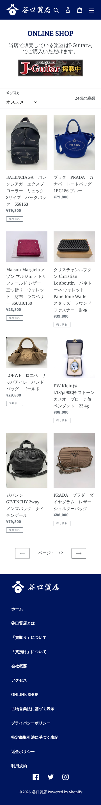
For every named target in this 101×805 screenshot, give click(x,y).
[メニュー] (91, 10)
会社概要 (19, 665)
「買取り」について (29, 637)
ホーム (17, 608)
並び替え (13, 93)
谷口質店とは (23, 623)
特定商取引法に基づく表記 (34, 737)
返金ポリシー (23, 751)
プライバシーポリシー (30, 723)
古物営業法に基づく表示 (32, 708)
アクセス (19, 680)
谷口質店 (39, 791)
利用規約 (19, 765)
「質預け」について (29, 651)
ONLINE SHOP (24, 694)
